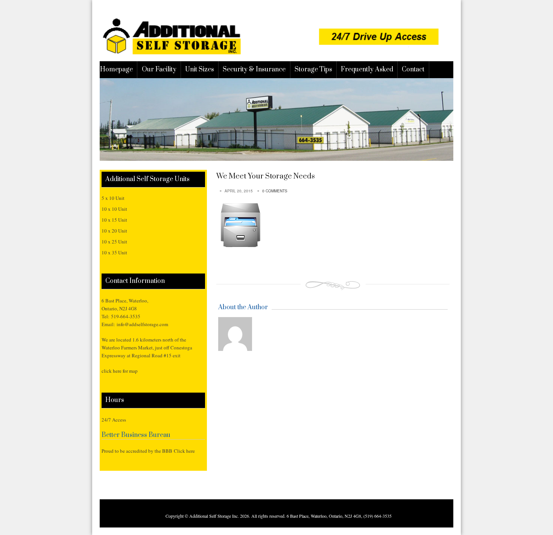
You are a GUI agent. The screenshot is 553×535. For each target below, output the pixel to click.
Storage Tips (313, 69)
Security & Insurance (254, 69)
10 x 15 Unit (114, 219)
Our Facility (159, 69)
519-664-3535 (125, 316)
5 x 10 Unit (113, 198)
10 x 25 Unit (114, 241)
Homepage (116, 69)
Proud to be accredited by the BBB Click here (148, 450)
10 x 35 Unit (114, 252)
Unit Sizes (199, 69)
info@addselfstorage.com (142, 324)
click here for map (120, 370)
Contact (413, 69)
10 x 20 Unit (114, 230)
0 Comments (274, 190)
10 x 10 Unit (114, 209)
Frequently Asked (367, 69)
